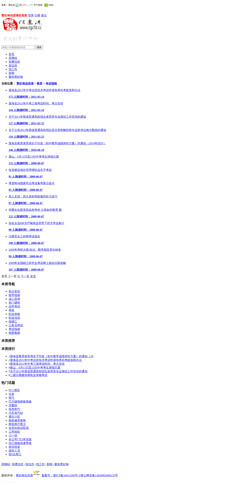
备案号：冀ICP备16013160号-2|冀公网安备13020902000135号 (80, 475)
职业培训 (14, 317)
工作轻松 (14, 431)
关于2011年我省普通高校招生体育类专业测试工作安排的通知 (49, 371)
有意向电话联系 (19, 427)
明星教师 (14, 332)
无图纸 (13, 405)
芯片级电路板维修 (20, 401)
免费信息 (14, 61)
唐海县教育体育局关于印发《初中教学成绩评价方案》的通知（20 (51, 356)
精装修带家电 (17, 420)
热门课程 (14, 302)
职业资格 (14, 314)
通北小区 (14, 416)
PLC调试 (14, 390)
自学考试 (14, 306)
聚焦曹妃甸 (16, 76)
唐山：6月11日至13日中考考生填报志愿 (35, 367)
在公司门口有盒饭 (20, 439)
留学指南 (14, 295)
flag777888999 (10, 481)
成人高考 (14, 298)
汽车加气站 (16, 412)
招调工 (13, 321)
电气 (11, 397)
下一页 (25, 276)
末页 (33, 276)
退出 (44, 15)
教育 (40, 83)
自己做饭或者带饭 (20, 443)
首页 (11, 54)
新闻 (11, 73)
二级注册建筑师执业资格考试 (28, 375)
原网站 (13, 57)
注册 (37, 15)
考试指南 (51, 83)
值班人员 (14, 450)
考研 (11, 310)
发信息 (13, 65)
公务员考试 (16, 325)
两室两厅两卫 (17, 424)
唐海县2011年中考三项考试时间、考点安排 (37, 363)
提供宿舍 (14, 446)
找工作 (13, 69)
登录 (31, 15)
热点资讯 (14, 291)
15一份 (13, 435)
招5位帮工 (15, 454)
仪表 (11, 394)
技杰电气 (14, 409)
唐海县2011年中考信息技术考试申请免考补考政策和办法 (46, 360)
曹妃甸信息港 (25, 83)
